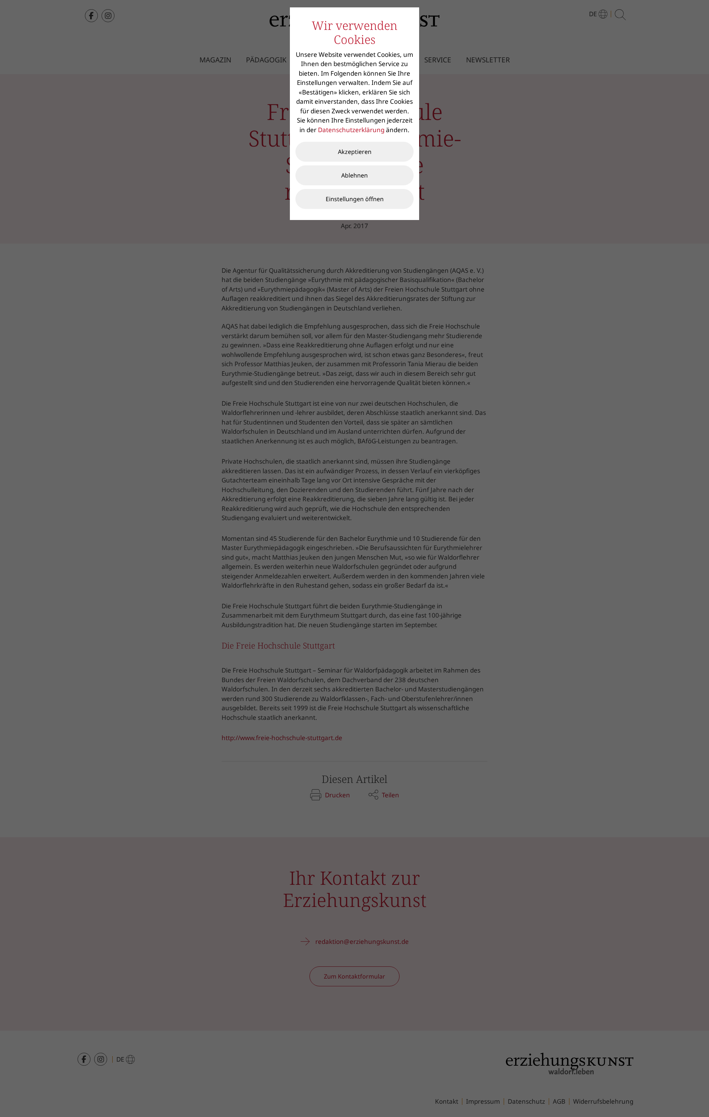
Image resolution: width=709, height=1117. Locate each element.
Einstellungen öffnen (355, 199)
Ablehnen (354, 175)
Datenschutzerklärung (351, 130)
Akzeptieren (354, 152)
